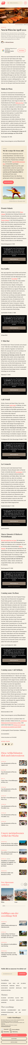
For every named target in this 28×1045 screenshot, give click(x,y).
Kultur (17, 997)
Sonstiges (3, 1002)
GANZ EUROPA (4, 988)
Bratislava (19, 988)
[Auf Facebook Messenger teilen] (5, 744)
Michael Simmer (10, 42)
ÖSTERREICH (4, 983)
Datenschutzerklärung (7, 1012)
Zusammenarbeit (11, 1010)
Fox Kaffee (14, 278)
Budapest (11, 988)
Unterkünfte (4, 1000)
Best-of (3, 778)
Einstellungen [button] (14, 1042)
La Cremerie (19, 472)
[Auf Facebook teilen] (8, 744)
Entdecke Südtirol (6, 990)
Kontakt (24, 1010)
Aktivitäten (11, 997)
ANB (20, 1012)
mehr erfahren (8, 182)
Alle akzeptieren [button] (14, 1035)
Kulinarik (3, 997)
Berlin (17, 985)
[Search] (8, 2)
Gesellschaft (19, 1000)
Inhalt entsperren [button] (14, 259)
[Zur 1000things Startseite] (3, 3)
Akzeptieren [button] (14, 1038)
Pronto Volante (5, 220)
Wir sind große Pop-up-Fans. (8, 540)
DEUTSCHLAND (4, 985)
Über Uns (3, 1010)
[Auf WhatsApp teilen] (2, 744)
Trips (22, 997)
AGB (16, 1012)
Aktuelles (3, 27)
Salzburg (23, 983)
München (12, 985)
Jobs (19, 1010)
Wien (10, 983)
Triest (24, 988)
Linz (18, 983)
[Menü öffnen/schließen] (25, 2)
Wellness (11, 1000)
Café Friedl (13, 405)
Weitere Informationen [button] (14, 262)
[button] (11, 744)
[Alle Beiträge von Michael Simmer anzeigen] (2, 42)
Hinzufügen (21, 50)
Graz (14, 983)
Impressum (4, 1014)
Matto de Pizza (19, 103)
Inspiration (4, 841)
